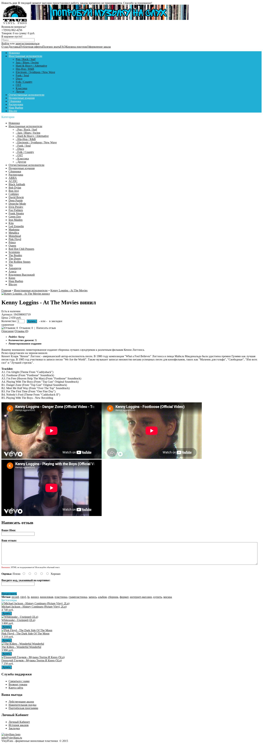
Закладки (14, 728)
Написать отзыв (46, 327)
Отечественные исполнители (26, 94)
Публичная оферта (31, 46)
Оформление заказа (99, 46)
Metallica (14, 232)
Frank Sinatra (16, 213)
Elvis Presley (16, 206)
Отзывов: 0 (26, 327)
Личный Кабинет (19, 721)
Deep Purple (16, 200)
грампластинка (78, 596)
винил (35, 596)
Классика (21, 88)
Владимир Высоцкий (22, 274)
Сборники (15, 101)
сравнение (7, 324)
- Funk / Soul (23, 145)
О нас (4, 46)
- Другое (21, 161)
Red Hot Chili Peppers (21, 248)
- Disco (20, 148)
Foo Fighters (16, 210)
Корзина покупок (76, 46)
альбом (102, 596)
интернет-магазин (141, 596)
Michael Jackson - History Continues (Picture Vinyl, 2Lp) (34, 606)
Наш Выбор (16, 107)
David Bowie (16, 197)
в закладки (55, 321)
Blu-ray (13, 110)
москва (167, 596)
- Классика (22, 158)
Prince (12, 242)
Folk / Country (24, 81)
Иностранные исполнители (25, 56)
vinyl (23, 596)
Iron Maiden (16, 219)
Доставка (14, 46)
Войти (5, 43)
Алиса (12, 271)
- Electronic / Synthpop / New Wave (36, 142)
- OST (19, 155)
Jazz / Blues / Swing (27, 62)
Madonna (14, 229)
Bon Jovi (14, 190)
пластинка (61, 596)
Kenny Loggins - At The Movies (68, 290)
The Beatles (15, 255)
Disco (19, 78)
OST (18, 85)
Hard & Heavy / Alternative (31, 65)
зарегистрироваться (27, 43)
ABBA (13, 177)
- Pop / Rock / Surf (26, 129)
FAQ (63, 46)
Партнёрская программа (23, 708)
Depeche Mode (17, 203)
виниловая (46, 596)
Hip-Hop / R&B (25, 68)
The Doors (15, 258)
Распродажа (16, 104)
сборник (113, 596)
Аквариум (15, 268)
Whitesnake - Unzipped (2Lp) (18, 620)
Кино (12, 277)
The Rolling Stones (19, 261)
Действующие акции (21, 701)
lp (28, 596)
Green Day (15, 216)
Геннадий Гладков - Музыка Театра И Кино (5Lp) (31, 660)
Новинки (14, 52)
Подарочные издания (22, 97)
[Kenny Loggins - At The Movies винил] (25, 293)
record (15, 596)
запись (93, 596)
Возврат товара (18, 684)
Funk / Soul (22, 75)
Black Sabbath (17, 184)
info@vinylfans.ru (11, 737)
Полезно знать (51, 46)
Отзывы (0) (21, 331)
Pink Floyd (15, 239)
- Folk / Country (25, 152)
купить (157, 596)
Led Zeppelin (16, 226)
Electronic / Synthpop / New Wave (35, 72)
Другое (20, 91)
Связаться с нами (19, 681)
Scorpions (14, 252)
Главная (6, 290)
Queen (12, 245)
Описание (7, 331)
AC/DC (13, 181)
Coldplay (14, 194)
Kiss (11, 223)
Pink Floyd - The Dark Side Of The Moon (25, 633)
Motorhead (15, 235)
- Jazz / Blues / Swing (28, 132)
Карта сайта (16, 687)
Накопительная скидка (22, 704)
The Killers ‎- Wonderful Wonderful (21, 646)
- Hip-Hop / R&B (26, 139)
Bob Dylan (15, 187)
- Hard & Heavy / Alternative (32, 135)
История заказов (19, 725)
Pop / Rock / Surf (25, 59)
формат (124, 596)
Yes (11, 265)
